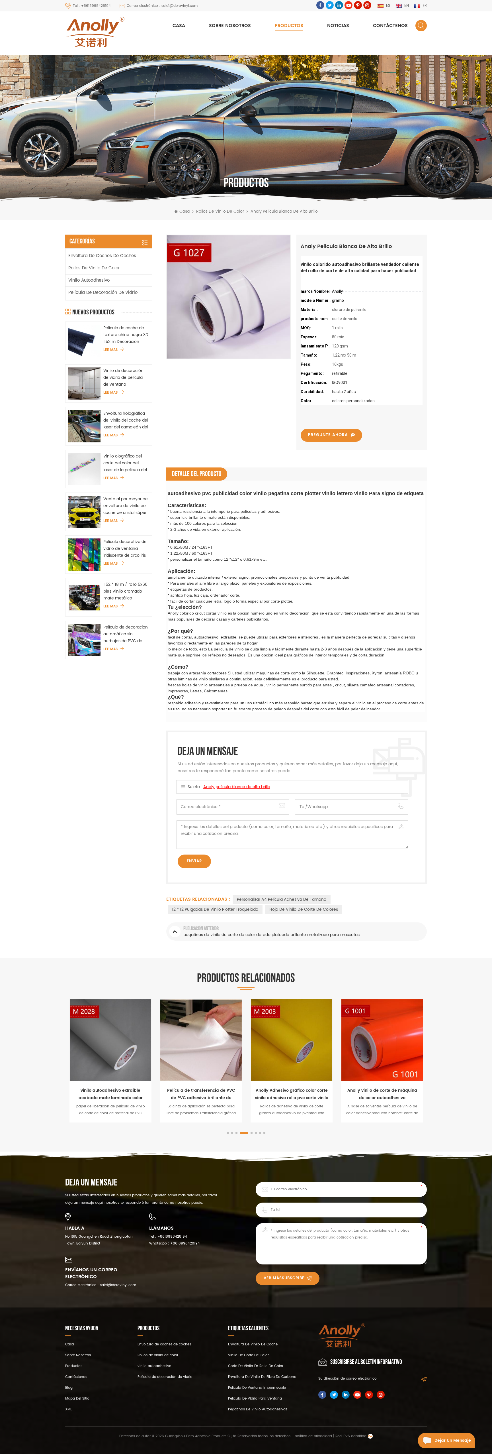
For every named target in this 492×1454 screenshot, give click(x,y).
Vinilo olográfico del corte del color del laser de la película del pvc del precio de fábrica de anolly (125, 463)
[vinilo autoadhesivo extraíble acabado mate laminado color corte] (110, 1040)
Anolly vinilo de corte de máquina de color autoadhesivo (382, 1094)
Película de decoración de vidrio (103, 292)
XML (68, 1409)
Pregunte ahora (328, 435)
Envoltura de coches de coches (102, 255)
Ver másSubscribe (284, 1278)
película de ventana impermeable (257, 1387)
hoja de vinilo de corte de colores (303, 909)
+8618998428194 (172, 1236)
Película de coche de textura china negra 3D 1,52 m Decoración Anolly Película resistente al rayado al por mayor (125, 335)
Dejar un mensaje (452, 1440)
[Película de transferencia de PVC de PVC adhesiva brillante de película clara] (201, 1040)
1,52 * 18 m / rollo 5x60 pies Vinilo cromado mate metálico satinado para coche (125, 591)
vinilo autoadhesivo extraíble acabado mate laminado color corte (111, 1094)
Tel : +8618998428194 (92, 6)
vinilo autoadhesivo (89, 280)
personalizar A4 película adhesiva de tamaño (281, 899)
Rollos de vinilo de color (220, 211)
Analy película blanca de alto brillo (236, 787)
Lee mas (110, 350)
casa (69, 1344)
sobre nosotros (230, 25)
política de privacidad (313, 1436)
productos (73, 1366)
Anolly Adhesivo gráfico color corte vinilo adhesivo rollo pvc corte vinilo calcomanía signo (291, 1094)
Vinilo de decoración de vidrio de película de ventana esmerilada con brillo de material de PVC (123, 377)
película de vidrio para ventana (255, 1398)
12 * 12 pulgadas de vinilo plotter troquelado (215, 909)
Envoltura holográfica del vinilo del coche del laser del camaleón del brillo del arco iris (125, 420)
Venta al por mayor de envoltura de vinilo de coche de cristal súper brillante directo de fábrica (125, 506)
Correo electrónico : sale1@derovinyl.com (162, 6)
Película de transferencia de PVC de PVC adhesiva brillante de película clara (201, 1094)
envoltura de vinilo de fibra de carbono (262, 1377)
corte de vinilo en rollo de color (255, 1366)
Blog (69, 1387)
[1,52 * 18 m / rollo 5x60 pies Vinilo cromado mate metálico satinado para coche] (84, 597)
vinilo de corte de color (248, 1355)
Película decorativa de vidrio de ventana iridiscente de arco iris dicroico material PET (125, 548)
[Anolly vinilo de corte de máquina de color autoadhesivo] (382, 1040)
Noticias (338, 25)
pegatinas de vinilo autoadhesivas (257, 1409)
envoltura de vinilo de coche (253, 1344)
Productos (289, 25)
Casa (179, 25)
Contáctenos (390, 25)
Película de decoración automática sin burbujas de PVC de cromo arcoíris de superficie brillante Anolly (125, 634)
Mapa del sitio (77, 1398)
